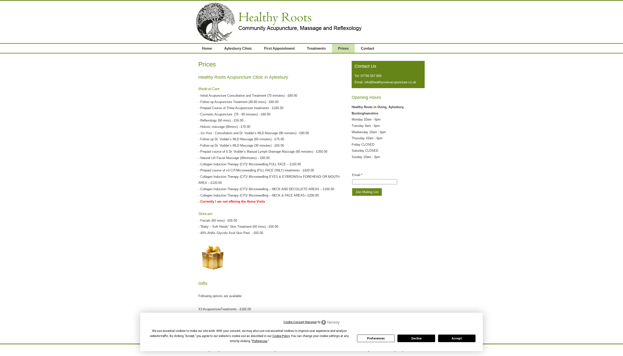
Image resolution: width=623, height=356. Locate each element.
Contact (367, 48)
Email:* (357, 175)
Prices (343, 48)
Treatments (316, 48)
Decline (416, 338)
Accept (457, 338)
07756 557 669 (371, 76)
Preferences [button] (259, 341)
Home (207, 48)
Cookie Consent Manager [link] (300, 322)
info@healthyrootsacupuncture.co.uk (390, 82)
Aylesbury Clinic (238, 48)
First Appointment (279, 48)
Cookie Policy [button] (281, 336)
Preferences (376, 338)
